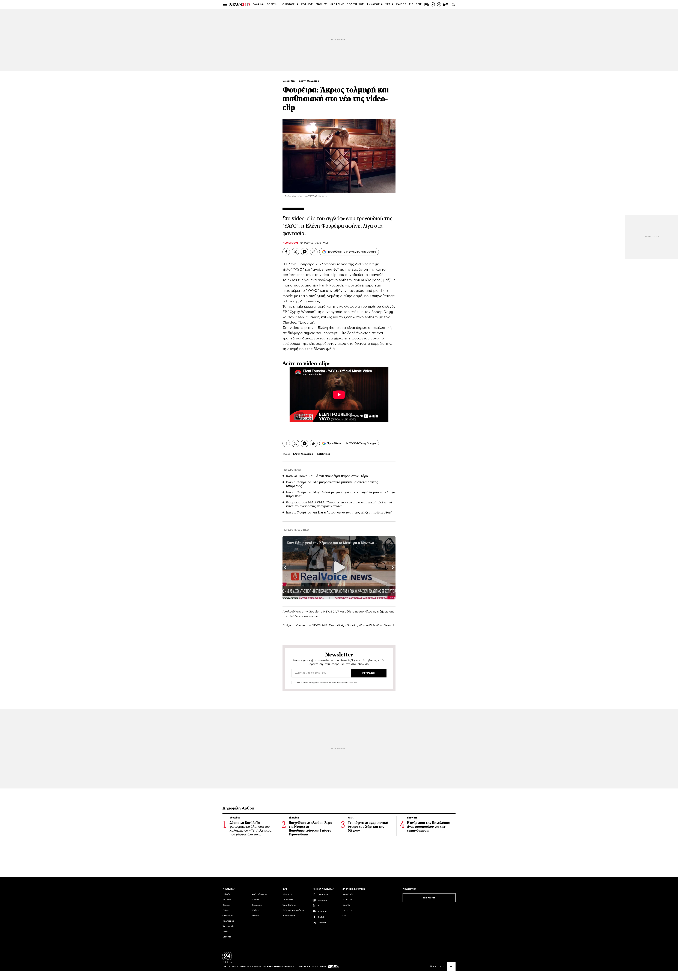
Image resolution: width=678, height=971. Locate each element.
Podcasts (257, 905)
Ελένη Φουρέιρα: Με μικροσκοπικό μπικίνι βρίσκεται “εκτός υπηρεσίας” (332, 484)
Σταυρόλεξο (337, 625)
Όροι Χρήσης (289, 905)
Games (300, 625)
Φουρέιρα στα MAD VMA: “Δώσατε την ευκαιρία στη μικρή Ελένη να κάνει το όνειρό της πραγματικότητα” (339, 504)
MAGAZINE (337, 4)
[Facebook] (286, 251)
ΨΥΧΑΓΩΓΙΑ (375, 4)
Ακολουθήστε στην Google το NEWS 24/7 (310, 611)
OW (345, 916)
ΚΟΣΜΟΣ (307, 4)
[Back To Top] (451, 966)
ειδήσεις (382, 611)
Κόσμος (226, 905)
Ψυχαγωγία (228, 926)
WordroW (365, 625)
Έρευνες (226, 937)
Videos (255, 910)
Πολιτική (226, 900)
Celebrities (289, 81)
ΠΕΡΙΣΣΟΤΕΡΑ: (291, 470)
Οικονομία (227, 916)
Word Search (384, 625)
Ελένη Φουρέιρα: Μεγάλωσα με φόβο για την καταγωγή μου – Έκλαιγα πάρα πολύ (340, 494)
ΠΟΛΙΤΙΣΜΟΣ (355, 4)
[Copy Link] (313, 251)
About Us (287, 894)
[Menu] (224, 4)
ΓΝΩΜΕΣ (321, 4)
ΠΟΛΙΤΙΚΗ (272, 4)
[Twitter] (295, 251)
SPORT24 (347, 900)
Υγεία (225, 931)
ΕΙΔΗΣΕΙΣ (415, 4)
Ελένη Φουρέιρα (309, 81)
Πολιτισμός (228, 921)
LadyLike (347, 910)
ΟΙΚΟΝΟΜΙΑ (290, 4)
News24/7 (348, 894)
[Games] (445, 4)
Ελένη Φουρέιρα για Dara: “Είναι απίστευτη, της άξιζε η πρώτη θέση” (339, 512)
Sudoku (352, 625)
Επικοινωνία (288, 916)
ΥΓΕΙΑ (389, 4)
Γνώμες (226, 910)
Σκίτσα (255, 900)
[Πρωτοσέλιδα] (426, 4)
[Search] (453, 4)
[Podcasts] (439, 4)
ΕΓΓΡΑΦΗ (429, 898)
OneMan (347, 905)
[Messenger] (304, 251)
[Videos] (432, 4)
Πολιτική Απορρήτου (293, 910)
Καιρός (401, 4)
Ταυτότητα (287, 900)
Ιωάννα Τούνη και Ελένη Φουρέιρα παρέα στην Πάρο (327, 476)
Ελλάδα (226, 894)
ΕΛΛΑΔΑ (258, 4)
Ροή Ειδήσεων (259, 894)
